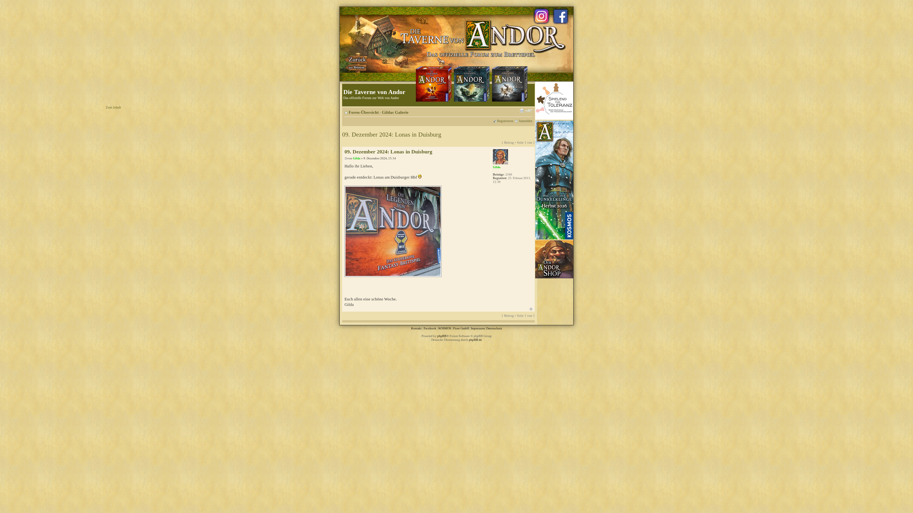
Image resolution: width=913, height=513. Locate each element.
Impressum (478, 328)
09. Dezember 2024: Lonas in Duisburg (391, 134)
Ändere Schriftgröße (528, 111)
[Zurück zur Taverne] (356, 62)
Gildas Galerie (395, 112)
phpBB (442, 336)
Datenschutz (494, 328)
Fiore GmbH (461, 328)
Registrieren (505, 121)
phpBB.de (475, 340)
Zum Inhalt (113, 107)
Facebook (430, 328)
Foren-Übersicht (364, 112)
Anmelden (525, 121)
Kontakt (416, 328)
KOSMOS (444, 328)
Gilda (356, 158)
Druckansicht (521, 111)
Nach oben (531, 309)
